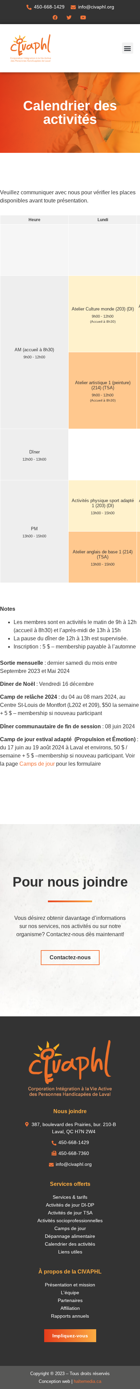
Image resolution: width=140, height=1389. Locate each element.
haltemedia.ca (87, 1381)
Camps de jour (37, 764)
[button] (127, 48)
